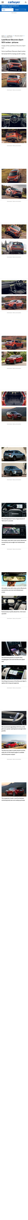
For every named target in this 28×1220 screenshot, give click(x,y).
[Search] (25, 2)
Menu (3, 2)
